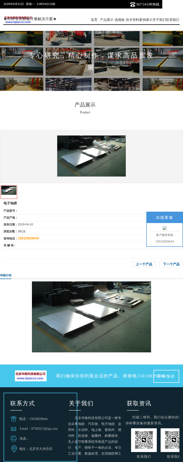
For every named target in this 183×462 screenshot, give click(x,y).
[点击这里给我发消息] (165, 227)
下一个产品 (171, 264)
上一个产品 (144, 264)
